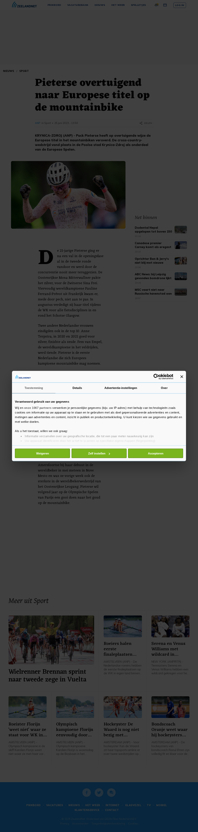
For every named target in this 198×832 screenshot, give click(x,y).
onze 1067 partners (38, 407)
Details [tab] (77, 388)
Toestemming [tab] (34, 388)
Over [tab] (164, 388)
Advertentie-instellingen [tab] (120, 388)
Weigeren (42, 453)
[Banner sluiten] (181, 376)
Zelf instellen (96, 453)
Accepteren (155, 453)
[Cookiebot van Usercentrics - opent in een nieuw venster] (156, 377)
